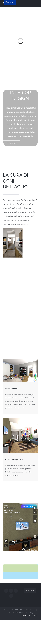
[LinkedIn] (11, 596)
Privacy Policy (29, 613)
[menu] (10, 2)
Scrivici (35, 615)
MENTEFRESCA (19, 613)
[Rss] (16, 590)
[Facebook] (6, 590)
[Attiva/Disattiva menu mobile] (37, 3)
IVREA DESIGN (19, 610)
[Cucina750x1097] (13, 230)
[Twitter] (11, 590)
